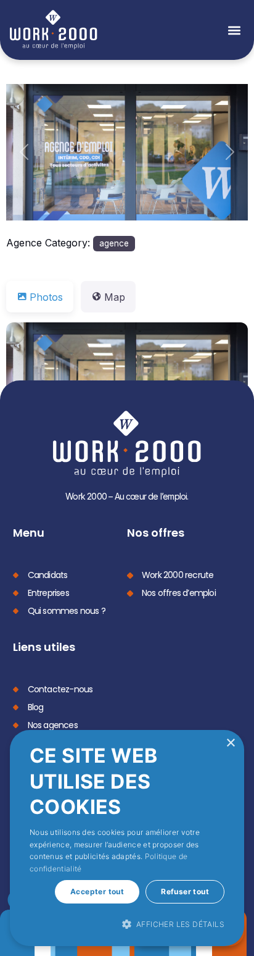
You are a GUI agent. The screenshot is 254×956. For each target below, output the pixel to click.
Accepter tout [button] (97, 891)
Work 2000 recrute (177, 575)
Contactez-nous (60, 689)
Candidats (48, 575)
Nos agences (53, 725)
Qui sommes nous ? (66, 611)
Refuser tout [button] (185, 891)
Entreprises (48, 593)
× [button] (230, 743)
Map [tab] (114, 297)
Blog (36, 707)
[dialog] (127, 838)
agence (114, 243)
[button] (234, 30)
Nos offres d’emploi (179, 593)
